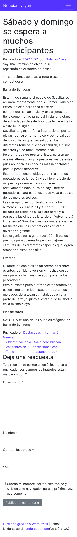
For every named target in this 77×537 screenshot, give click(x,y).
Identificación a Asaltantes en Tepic (18, 346)
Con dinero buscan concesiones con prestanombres (47, 346)
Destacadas (32, 332)
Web (6, 467)
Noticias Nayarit (18, 5)
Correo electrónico (18, 450)
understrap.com (37, 529)
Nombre (10, 433)
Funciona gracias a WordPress (25, 524)
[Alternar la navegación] (68, 6)
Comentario (13, 382)
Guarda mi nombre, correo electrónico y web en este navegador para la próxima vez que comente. (40, 488)
